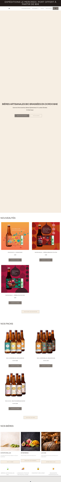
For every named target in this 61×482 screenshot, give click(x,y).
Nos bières (35, 8)
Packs (42, 8)
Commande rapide (26, 8)
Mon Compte (49, 8)
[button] (15, 259)
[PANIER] (55, 8)
